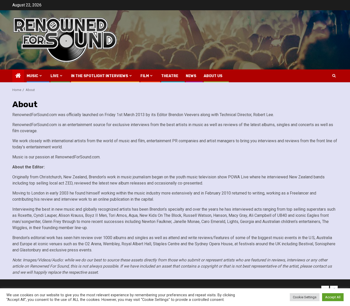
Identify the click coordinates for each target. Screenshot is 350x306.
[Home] (18, 76)
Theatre (169, 76)
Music (32, 76)
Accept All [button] (333, 297)
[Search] (334, 76)
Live (54, 76)
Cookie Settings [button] (304, 297)
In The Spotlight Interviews (99, 76)
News (191, 76)
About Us (213, 76)
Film (144, 76)
